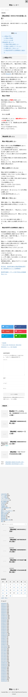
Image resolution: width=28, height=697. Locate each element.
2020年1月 (4, 614)
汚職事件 (3, 506)
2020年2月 (4, 612)
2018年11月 (4, 635)
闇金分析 (3, 515)
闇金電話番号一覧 (5, 519)
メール (5, 383)
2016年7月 (4, 670)
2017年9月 (4, 649)
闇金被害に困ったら (8, 42)
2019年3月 (4, 629)
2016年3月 (4, 676)
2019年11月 (4, 617)
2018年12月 (4, 633)
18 (17, 590)
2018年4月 (4, 641)
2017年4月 (4, 656)
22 (6, 593)
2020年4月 (4, 609)
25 (17, 593)
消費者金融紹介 (5, 507)
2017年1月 (4, 661)
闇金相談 (3, 518)
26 (21, 593)
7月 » (6, 598)
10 (14, 587)
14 (3, 590)
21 (3, 593)
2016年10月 (4, 665)
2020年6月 (4, 606)
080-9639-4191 (12, 344)
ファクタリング (5, 500)
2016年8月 (4, 668)
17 (14, 590)
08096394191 (4, 347)
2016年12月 (4, 662)
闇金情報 (4, 342)
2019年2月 (4, 630)
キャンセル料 (8, 40)
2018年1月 (4, 644)
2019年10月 (4, 618)
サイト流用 (4, 495)
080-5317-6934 (5, 344)
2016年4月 (4, 674)
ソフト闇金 (4, 497)
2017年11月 (4, 646)
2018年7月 (4, 638)
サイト (4, 388)
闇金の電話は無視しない (11, 44)
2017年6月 (4, 653)
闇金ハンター (14, 5)
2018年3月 (4, 643)
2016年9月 (4, 667)
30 (10, 595)
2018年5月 (4, 639)
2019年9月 (4, 620)
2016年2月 (4, 677)
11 (17, 587)
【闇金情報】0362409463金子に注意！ (14, 463)
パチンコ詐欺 (4, 498)
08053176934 (18, 344)
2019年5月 (4, 626)
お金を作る (4, 494)
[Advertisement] (12, 289)
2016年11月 (4, 664)
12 (21, 587)
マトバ (8, 347)
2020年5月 (4, 608)
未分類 (3, 504)
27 (25, 593)
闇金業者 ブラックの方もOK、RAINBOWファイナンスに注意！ (18, 413)
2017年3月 (4, 658)
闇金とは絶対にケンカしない (13, 46)
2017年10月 (4, 647)
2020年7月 (4, 605)
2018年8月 (4, 636)
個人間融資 (4, 501)
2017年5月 (4, 655)
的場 (11, 347)
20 (25, 590)
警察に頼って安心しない (11, 48)
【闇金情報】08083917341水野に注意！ (14, 462)
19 (21, 590)
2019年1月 (4, 632)
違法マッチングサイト (7, 510)
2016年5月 (4, 673)
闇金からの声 (4, 512)
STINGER (14, 694)
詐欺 (2, 509)
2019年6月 (4, 624)
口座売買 (3, 503)
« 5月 (2, 598)
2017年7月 (4, 652)
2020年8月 (4, 603)
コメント (5, 359)
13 (25, 587)
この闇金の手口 (6, 36)
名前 (4, 378)
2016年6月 (4, 671)
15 (6, 590)
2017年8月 (4, 650)
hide (15, 33)
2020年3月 (4, 611)
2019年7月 (4, 623)
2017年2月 (4, 659)
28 (3, 595)
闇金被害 (8, 74)
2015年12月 (4, 681)
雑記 (2, 521)
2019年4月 (4, 627)
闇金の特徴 (4, 513)
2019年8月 (4, 621)
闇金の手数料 (8, 38)
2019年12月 (4, 615)
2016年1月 (4, 679)
